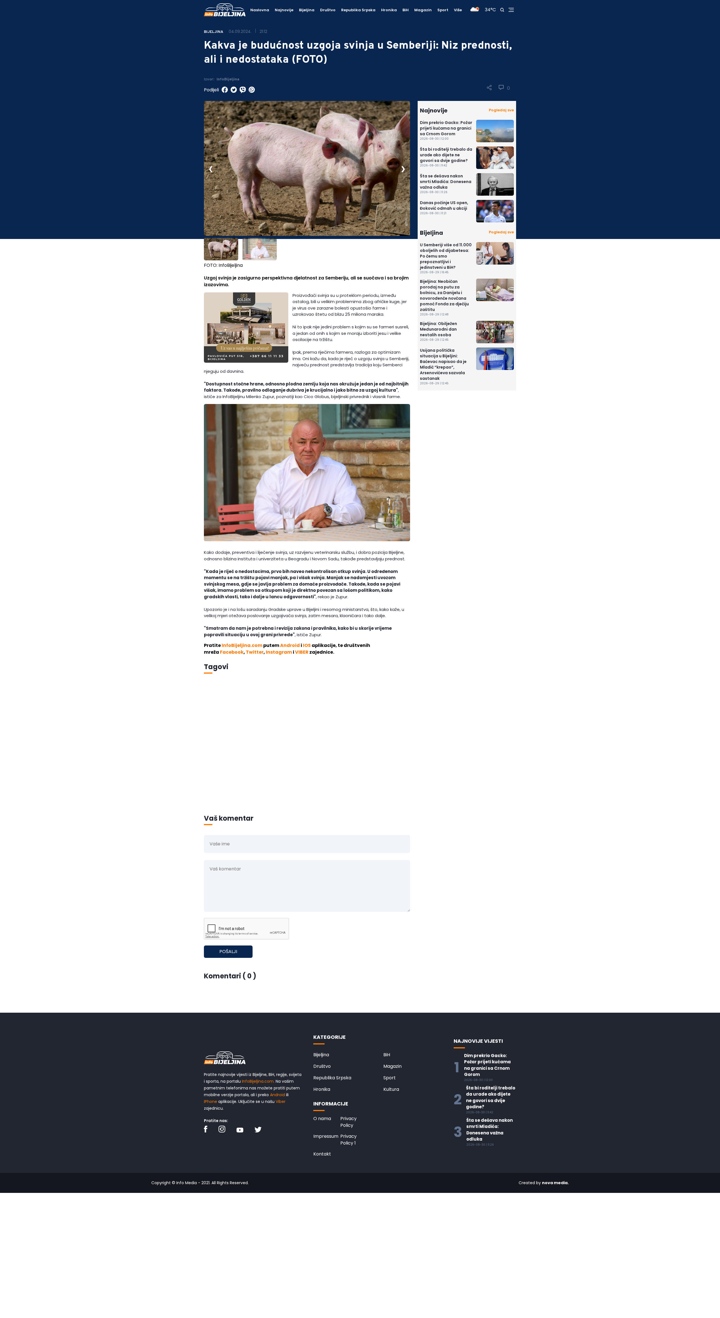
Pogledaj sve (501, 110)
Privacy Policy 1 (348, 1139)
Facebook (232, 652)
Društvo (328, 10)
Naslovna (259, 10)
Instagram (279, 652)
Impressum (325, 1136)
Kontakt (322, 1154)
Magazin (423, 10)
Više (458, 10)
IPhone (210, 1101)
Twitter (255, 652)
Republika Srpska (358, 10)
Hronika (389, 10)
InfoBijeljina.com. (258, 1081)
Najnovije (284, 10)
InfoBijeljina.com (242, 645)
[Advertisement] (307, 752)
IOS (307, 645)
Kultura (391, 1089)
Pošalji (228, 951)
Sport (442, 10)
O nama (322, 1118)
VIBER (302, 652)
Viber (280, 1101)
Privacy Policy (348, 1122)
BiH (405, 10)
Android (290, 645)
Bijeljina (306, 10)
